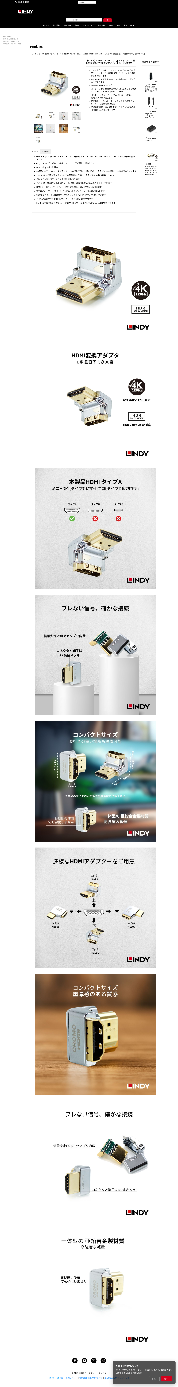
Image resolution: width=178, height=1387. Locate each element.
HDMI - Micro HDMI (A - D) (11, 41)
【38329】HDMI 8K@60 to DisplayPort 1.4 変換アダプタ (150, 114)
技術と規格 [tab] (45, 152)
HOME (46, 25)
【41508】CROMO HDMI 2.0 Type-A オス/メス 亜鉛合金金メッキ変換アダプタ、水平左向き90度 (151, 169)
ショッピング (88, 25)
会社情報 (56, 25)
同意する (166, 1378)
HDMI (57, 54)
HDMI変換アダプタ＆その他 (12, 44)
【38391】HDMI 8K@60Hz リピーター (151, 140)
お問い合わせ (129, 25)
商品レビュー (114, 25)
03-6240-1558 (23, 2)
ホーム (34, 54)
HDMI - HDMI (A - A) (9, 36)
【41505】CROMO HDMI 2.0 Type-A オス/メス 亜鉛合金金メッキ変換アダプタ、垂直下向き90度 (113, 54)
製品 (77, 25)
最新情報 (67, 25)
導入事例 (101, 25)
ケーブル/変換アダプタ (46, 54)
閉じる (154, 1378)
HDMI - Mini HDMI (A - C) (10, 39)
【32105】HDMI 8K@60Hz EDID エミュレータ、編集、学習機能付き (151, 88)
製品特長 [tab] (35, 152)
